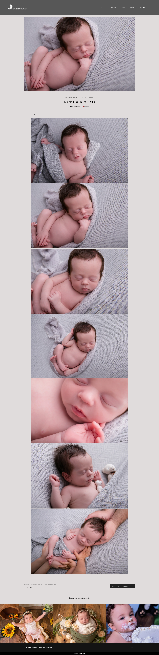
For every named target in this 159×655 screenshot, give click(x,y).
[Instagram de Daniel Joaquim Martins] (131, 648)
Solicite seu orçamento (122, 586)
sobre (132, 7)
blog (123, 7)
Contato (49, 647)
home (103, 7)
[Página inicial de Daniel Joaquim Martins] (19, 7)
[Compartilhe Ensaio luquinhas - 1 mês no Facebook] (24, 588)
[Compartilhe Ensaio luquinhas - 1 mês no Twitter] (27, 588)
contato (142, 7)
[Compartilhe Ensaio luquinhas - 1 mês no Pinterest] (31, 588)
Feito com (79, 653)
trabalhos (113, 7)
